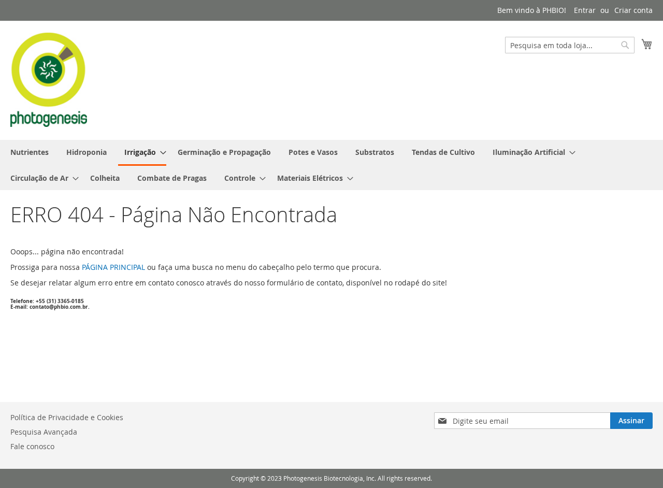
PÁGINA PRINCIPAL (113, 267)
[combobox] (570, 45)
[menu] (331, 165)
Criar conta (633, 10)
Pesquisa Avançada (43, 432)
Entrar (585, 10)
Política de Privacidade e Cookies (66, 417)
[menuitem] (29, 152)
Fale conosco (32, 446)
